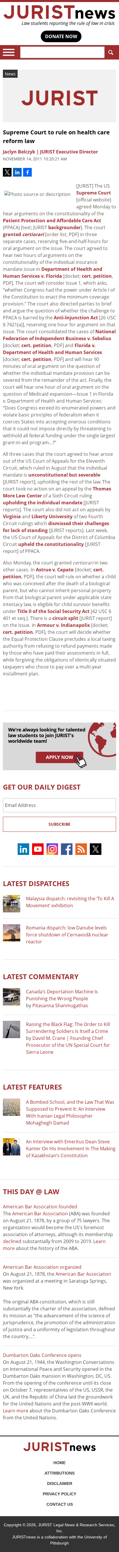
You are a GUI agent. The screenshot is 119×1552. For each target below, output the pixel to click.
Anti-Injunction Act (76, 317)
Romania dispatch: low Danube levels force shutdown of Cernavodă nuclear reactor (67, 935)
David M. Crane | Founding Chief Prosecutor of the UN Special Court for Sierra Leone (68, 1045)
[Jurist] (59, 15)
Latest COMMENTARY (41, 976)
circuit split (65, 618)
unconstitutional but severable (64, 475)
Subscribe (59, 824)
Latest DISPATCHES (36, 883)
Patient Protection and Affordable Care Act (52, 220)
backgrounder (64, 227)
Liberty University (51, 516)
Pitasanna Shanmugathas (60, 1005)
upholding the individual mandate (42, 502)
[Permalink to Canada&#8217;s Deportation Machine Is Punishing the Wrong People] (11, 996)
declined (12, 1241)
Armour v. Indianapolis (63, 625)
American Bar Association (40, 1213)
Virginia (12, 516)
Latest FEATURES (32, 1087)
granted (23, 234)
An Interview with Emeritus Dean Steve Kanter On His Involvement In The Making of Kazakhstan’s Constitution (71, 1148)
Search (110, 52)
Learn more (15, 1410)
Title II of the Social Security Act (53, 611)
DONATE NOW (61, 36)
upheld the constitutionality (51, 544)
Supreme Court (93, 193)
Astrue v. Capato (55, 569)
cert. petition (97, 276)
